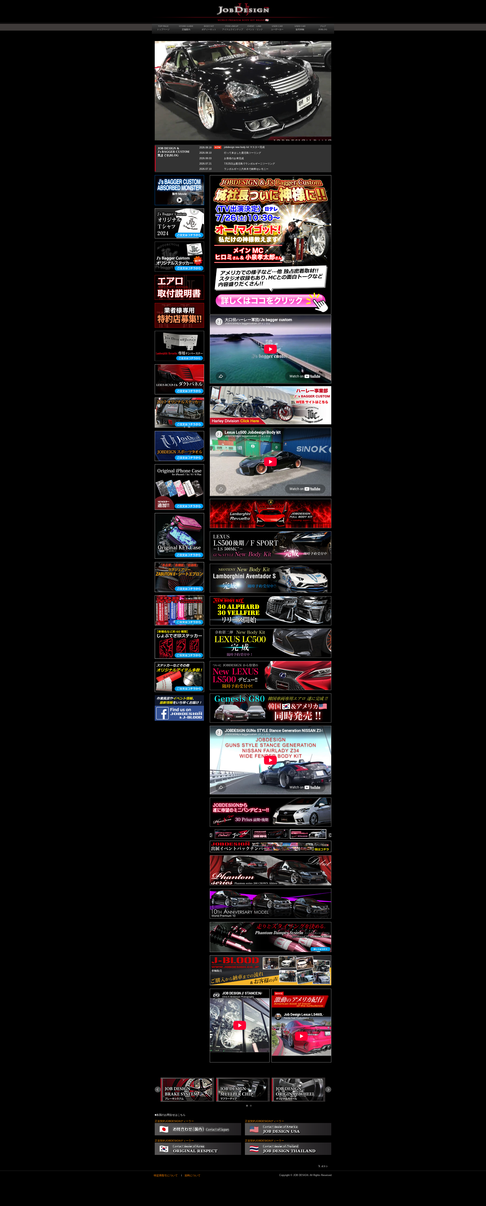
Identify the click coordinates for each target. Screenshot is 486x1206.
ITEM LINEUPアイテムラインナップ (232, 28)
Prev (158, 1090)
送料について (192, 1175)
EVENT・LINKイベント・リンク (254, 28)
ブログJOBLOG (322, 28)
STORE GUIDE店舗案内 (186, 28)
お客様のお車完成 (234, 158)
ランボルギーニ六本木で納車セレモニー (246, 169)
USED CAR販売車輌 (300, 28)
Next (328, 1090)
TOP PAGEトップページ (163, 28)
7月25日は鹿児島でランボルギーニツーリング (249, 163)
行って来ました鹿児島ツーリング (242, 152)
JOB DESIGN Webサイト (243, 12)
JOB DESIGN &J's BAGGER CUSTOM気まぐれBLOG (173, 152)
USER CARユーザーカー (277, 28)
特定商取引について (166, 1175)
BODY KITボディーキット (209, 28)
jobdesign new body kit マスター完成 (244, 147)
